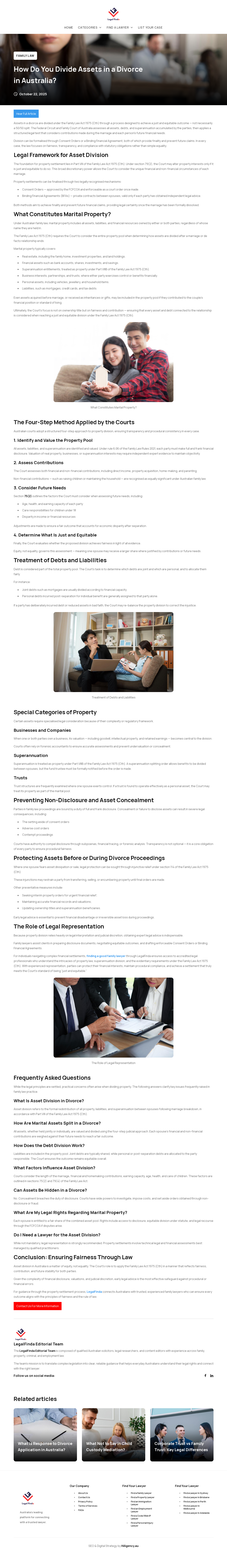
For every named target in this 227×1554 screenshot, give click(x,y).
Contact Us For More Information (37, 1306)
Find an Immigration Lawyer (141, 1503)
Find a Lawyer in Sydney (196, 1493)
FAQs (81, 1510)
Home (68, 27)
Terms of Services (87, 1505)
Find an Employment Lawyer (141, 1510)
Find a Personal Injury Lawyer (142, 1524)
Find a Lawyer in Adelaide (197, 1512)
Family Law (25, 56)
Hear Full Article (26, 114)
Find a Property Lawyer (142, 1497)
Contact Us (84, 1497)
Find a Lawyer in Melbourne (192, 1507)
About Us (83, 1493)
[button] (90, 27)
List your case (150, 27)
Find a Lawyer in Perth (195, 1501)
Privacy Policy (85, 1501)
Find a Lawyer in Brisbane (196, 1497)
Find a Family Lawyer (141, 1493)
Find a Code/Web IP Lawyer (141, 1517)
